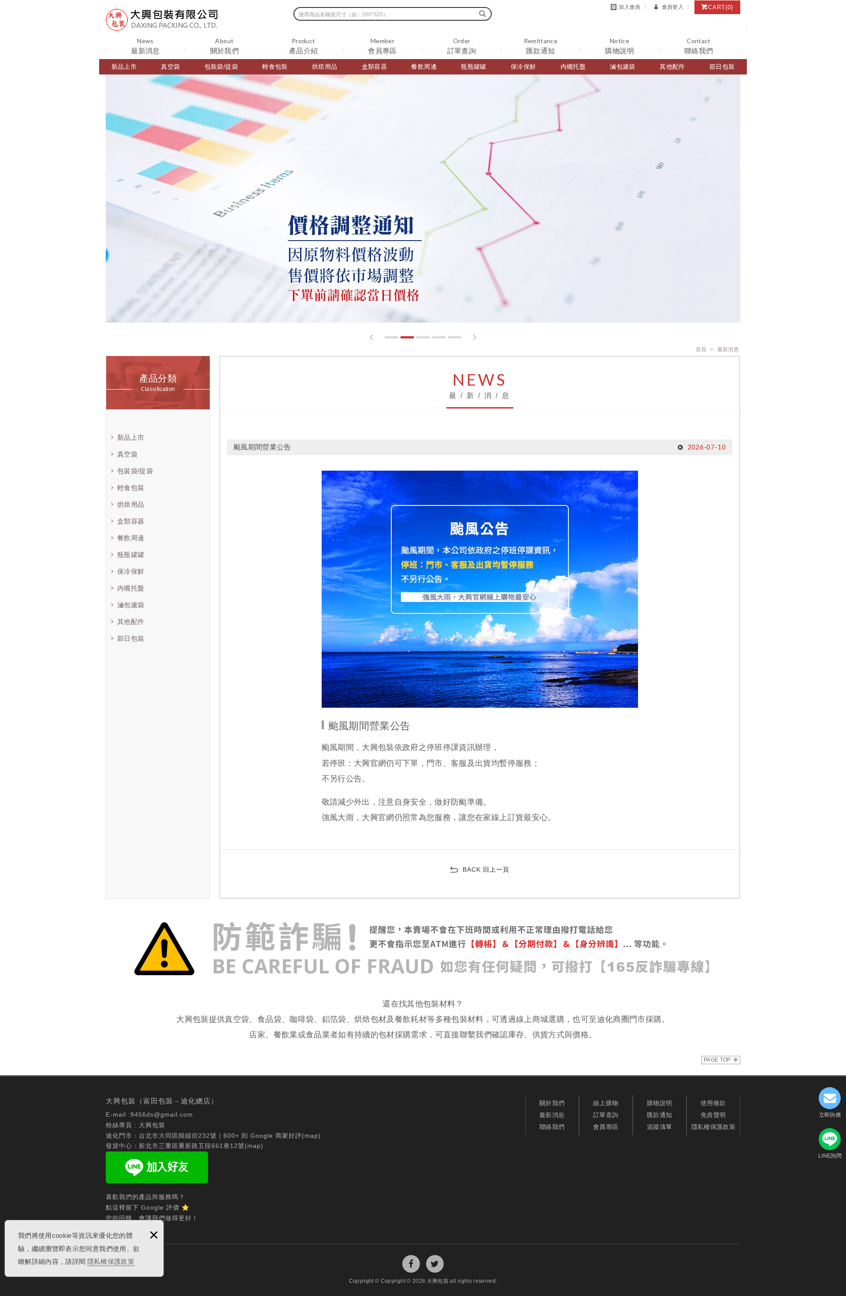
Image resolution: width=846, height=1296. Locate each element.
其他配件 (672, 66)
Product (303, 46)
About (224, 46)
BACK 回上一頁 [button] (486, 869)
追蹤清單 (659, 1126)
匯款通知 (659, 1114)
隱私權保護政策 (110, 1261)
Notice (619, 46)
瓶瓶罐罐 (473, 66)
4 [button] (439, 337)
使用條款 (713, 1103)
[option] (423, 198)
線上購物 (605, 1103)
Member (382, 46)
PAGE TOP (717, 1060)
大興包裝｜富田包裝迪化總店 (162, 20)
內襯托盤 (573, 66)
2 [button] (407, 337)
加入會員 (629, 7)
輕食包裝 (274, 66)
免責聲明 (713, 1114)
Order (461, 46)
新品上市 (124, 66)
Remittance (541, 46)
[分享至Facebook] (411, 1264)
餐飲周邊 (423, 66)
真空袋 (170, 66)
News (145, 46)
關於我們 (551, 1103)
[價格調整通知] (423, 198)
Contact (698, 46)
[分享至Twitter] (435, 1264)
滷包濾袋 (622, 66)
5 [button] (454, 337)
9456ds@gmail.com (161, 1114)
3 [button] (423, 337)
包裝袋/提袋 (221, 66)
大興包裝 (152, 1125)
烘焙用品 (324, 66)
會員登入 (672, 7)
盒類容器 (374, 66)
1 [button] (391, 337)
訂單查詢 (605, 1114)
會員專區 (605, 1126)
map (311, 1135)
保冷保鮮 (523, 66)
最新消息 (551, 1114)
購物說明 (659, 1103)
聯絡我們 (551, 1126)
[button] (371, 337)
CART (720, 7)
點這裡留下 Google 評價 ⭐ (147, 1207)
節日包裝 (722, 66)
